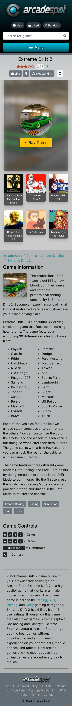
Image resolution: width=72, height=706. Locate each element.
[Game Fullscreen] (60, 73)
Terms (35, 694)
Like (17, 73)
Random (53, 25)
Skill (7, 511)
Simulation (50, 504)
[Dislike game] (26, 73)
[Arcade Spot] (36, 11)
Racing (34, 504)
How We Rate (15, 690)
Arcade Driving (14, 504)
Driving (12, 605)
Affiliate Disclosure (54, 686)
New (19, 25)
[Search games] (65, 36)
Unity (18, 511)
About (10, 686)
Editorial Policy (28, 686)
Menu (39, 47)
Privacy (22, 694)
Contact (49, 694)
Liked (35, 25)
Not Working (43, 73)
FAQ (63, 690)
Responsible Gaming (42, 690)
